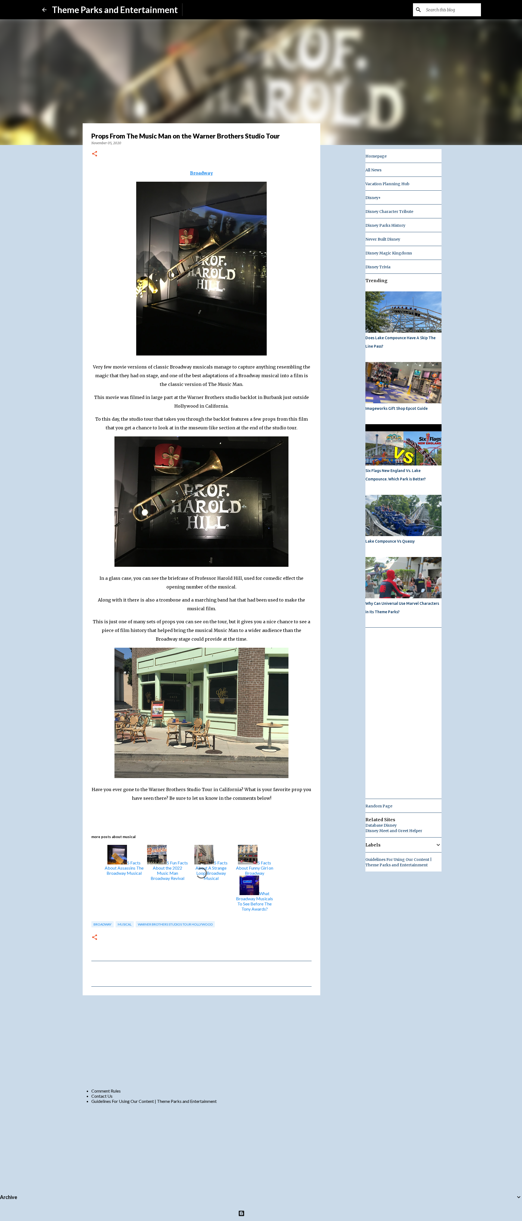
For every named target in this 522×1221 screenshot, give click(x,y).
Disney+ (373, 197)
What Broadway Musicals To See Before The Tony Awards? (254, 901)
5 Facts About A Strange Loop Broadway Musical (211, 870)
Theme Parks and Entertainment (115, 9)
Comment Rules (106, 1090)
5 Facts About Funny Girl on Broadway (254, 868)
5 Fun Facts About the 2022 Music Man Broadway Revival (169, 870)
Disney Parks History (385, 225)
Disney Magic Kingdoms (388, 253)
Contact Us (102, 1096)
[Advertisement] (201, 1041)
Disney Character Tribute (389, 211)
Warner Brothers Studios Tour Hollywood (175, 924)
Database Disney (381, 825)
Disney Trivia (377, 267)
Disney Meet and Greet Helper (393, 830)
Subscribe (196, 10)
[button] (94, 154)
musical (125, 924)
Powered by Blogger (264, 1213)
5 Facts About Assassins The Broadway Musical (124, 868)
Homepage (376, 156)
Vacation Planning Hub (387, 183)
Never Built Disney (382, 239)
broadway (102, 924)
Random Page (378, 806)
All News (373, 170)
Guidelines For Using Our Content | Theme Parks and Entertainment (154, 1101)
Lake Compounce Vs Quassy (390, 541)
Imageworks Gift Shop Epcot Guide (396, 408)
